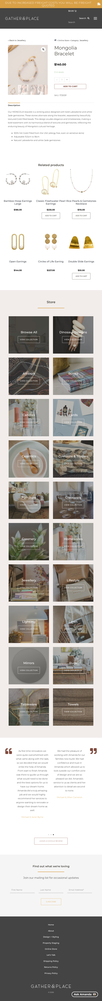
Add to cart (70, 86)
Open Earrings (17, 261)
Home (51, 925)
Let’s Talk (51, 955)
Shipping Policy (51, 961)
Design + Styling (51, 937)
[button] (48, 834)
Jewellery (21, 40)
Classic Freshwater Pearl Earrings (50, 202)
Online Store (51, 949)
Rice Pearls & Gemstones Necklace (81, 202)
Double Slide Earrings (81, 261)
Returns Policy (51, 967)
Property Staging (51, 943)
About (51, 931)
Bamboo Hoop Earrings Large (18, 202)
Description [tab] (14, 105)
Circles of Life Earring (50, 261)
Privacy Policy (51, 973)
